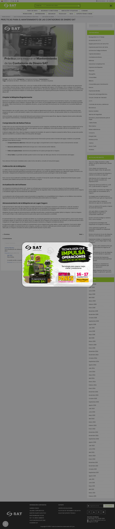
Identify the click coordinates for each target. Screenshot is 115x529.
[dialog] (57, 264)
